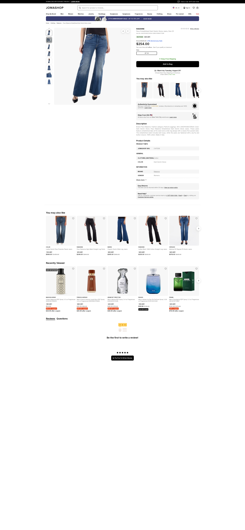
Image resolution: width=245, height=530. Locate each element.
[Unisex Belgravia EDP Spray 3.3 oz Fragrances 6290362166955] (73, 268)
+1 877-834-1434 (172, 195)
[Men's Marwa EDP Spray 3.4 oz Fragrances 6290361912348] (135, 268)
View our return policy (171, 187)
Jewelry (91, 14)
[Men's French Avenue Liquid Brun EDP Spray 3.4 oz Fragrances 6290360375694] (104, 268)
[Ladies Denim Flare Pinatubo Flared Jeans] (73, 218)
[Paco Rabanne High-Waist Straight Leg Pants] (104, 218)
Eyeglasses (126, 14)
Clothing (159, 14)
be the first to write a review (122, 358)
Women (70, 14)
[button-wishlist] (194, 8)
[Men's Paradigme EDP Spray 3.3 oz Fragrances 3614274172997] (196, 268)
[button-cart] (197, 8)
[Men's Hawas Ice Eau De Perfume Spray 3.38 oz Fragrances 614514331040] (165, 268)
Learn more (147, 107)
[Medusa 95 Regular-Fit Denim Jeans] (196, 218)
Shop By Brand (51, 14)
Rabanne (59, 23)
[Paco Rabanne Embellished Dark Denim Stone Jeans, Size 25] (128, 31)
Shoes (169, 14)
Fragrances (139, 14)
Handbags (101, 14)
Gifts (189, 14)
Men (62, 14)
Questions (62, 318)
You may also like (144, 79)
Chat (185, 195)
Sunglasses (114, 14)
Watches (81, 14)
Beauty (149, 14)
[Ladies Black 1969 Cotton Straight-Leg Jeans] (165, 218)
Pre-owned (180, 14)
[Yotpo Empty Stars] (185, 29)
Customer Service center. (146, 197)
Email (180, 195)
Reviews (50, 318)
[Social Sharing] (123, 31)
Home (47, 23)
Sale (197, 14)
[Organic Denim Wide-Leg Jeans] (135, 218)
